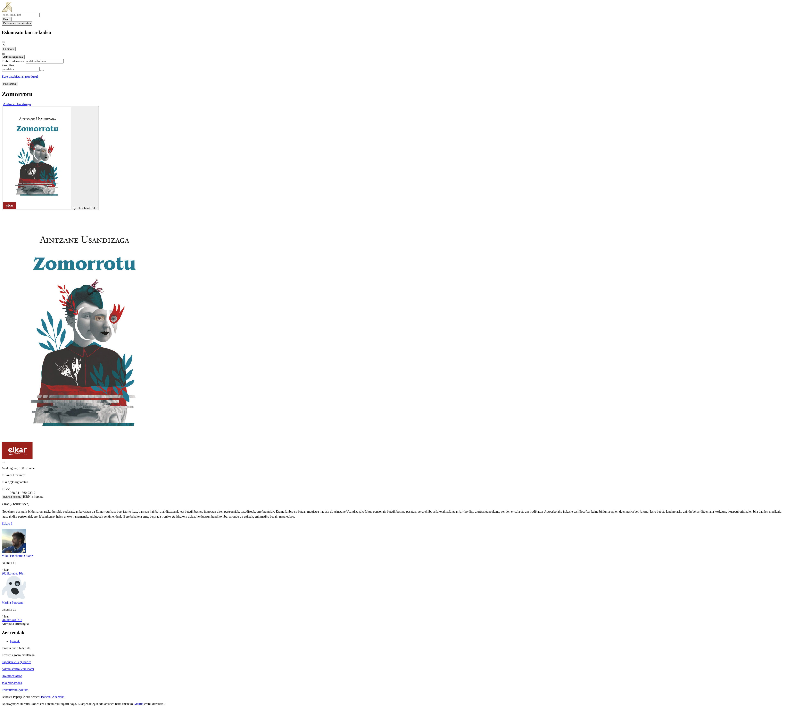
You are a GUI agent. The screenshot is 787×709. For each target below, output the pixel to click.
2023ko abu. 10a (12, 573)
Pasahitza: (8, 65)
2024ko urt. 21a (12, 620)
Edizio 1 (7, 523)
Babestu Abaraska (52, 697)
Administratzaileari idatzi (18, 669)
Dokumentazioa (12, 676)
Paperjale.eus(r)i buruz (16, 662)
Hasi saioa (9, 83)
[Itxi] (3, 42)
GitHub (138, 704)
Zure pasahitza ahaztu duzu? (20, 76)
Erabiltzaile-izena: (13, 61)
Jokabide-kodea (12, 683)
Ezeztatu (8, 49)
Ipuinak (15, 641)
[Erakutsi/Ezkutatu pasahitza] (42, 70)
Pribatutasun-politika (15, 690)
